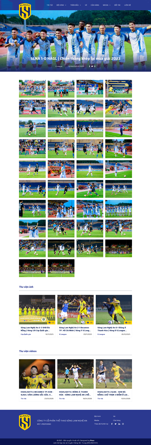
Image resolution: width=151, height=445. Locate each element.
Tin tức (50, 5)
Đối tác (117, 5)
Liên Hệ (127, 5)
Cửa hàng (95, 5)
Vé (86, 5)
